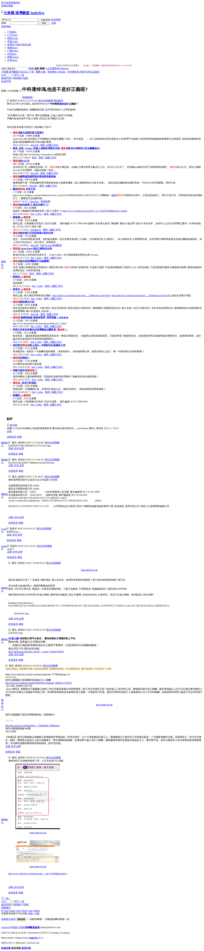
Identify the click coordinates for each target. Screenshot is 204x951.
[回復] (24, 78)
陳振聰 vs (21, 217)
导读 (12, 41)
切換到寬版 (7, 5)
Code (29, 910)
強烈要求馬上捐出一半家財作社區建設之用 (39, 345)
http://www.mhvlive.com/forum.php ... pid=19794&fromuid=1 (37, 873)
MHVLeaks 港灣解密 (51, 245)
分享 (12, 60)
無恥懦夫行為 (23, 301)
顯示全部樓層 (45, 100)
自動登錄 (45, 20)
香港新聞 (45, 201)
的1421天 (21, 160)
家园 (12, 47)
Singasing (34, 201)
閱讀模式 (58, 100)
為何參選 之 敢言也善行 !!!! (31, 204)
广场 (12, 32)
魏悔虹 (4, 442)
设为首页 (6, 2)
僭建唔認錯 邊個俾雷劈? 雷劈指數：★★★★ (40, 317)
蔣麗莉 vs (21, 395)
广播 (13, 51)
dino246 (34, 145)
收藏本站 (15, 2)
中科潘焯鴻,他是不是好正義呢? (83, 72)
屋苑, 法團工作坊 (49, 145)
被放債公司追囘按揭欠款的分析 (33, 233)
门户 (12, 35)
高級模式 (6, 907)
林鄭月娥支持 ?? (25, 370)
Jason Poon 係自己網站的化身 (32, 248)
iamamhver (35, 229)
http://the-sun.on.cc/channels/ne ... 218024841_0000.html (32, 725)
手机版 (13, 927)
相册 (13, 57)
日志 (12, 54)
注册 (53, 23)
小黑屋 (21, 927)
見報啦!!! (21, 357)
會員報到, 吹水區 (56, 72)
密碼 (3, 23)
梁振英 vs (21, 276)
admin (4, 546)
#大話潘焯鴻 (52, 68)
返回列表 (6, 78)
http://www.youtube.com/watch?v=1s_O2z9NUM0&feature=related (95, 211)
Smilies (36, 910)
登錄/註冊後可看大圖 (89, 570)
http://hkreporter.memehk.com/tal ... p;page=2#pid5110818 (36, 651)
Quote (24, 910)
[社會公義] (13, 638)
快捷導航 (6, 26)
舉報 (19, 437)
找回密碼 (56, 19)
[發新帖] (16, 78)
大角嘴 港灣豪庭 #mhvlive (14, 72)
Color (6, 910)
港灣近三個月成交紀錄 (19, 44)
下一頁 (20, 75)
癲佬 (113, 195)
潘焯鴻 (62, 104)
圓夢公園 (40, 72)
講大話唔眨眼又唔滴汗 (28, 132)
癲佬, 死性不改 (24, 189)
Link (18, 910)
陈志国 (13, 425)
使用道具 (11, 437)
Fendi (4, 529)
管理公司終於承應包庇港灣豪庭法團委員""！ (40, 329)
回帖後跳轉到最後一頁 (57, 919)
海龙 (34, 157)
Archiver (5, 927)
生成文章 (6, 81)
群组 (12, 38)
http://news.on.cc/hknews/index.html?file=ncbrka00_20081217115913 (38, 683)
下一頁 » (5, 898)
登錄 (30, 913)
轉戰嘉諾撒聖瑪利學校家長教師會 (34, 176)
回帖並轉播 (36, 919)
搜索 (31, 68)
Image (12, 910)
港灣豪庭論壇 (32, 927)
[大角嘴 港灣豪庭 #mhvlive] (23, 13)
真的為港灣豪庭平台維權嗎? (31, 261)
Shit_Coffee (36, 214)
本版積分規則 (8, 919)
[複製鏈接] (27, 97)
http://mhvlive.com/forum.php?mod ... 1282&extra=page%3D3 (141, 295)
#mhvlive (64, 68)
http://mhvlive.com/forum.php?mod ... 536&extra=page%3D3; (81, 295)
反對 (21, 448)
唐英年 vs (21, 289)
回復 (9, 431)
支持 (16, 448)
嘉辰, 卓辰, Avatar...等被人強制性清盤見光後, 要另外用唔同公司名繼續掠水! (56, 148)
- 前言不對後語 (24, 383)
